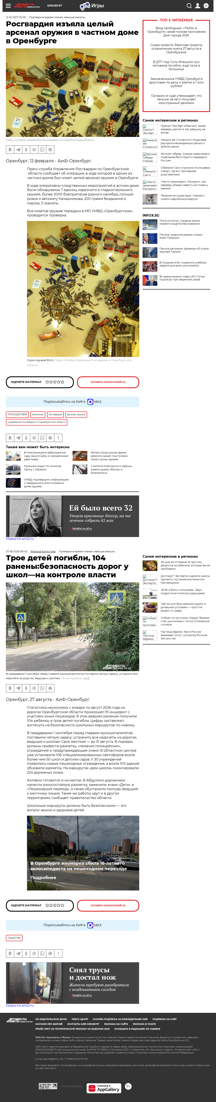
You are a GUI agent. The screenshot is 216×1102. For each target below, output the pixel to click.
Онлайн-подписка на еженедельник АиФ (120, 1019)
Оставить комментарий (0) (108, 382)
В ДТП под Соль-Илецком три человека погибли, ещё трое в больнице (176, 65)
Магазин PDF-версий (48, 1024)
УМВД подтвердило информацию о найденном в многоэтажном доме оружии (46, 483)
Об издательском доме (51, 1019)
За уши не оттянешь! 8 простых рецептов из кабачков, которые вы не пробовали (185, 565)
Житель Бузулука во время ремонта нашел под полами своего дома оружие (109, 456)
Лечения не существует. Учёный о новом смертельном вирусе (183, 197)
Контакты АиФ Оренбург (83, 1024)
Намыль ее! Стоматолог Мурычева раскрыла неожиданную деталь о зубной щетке (183, 143)
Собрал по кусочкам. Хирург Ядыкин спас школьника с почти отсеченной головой (185, 621)
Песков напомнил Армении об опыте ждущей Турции (184, 250)
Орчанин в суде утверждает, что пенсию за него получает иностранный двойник (176, 99)
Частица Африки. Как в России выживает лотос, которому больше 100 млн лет (184, 635)
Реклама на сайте (116, 1024)
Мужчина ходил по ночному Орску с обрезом (42, 467)
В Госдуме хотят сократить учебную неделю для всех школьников (183, 264)
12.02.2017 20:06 (16, 17)
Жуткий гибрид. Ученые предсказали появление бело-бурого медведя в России (185, 157)
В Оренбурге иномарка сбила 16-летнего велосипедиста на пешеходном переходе (78, 866)
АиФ (87, 678)
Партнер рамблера (72, 1086)
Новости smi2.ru (20, 539)
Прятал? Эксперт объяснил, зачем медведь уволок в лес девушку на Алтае (183, 129)
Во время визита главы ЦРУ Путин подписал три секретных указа (182, 278)
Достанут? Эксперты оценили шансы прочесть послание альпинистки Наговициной (185, 579)
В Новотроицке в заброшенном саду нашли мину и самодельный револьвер (46, 456)
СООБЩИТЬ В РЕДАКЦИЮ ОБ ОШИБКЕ (137, 1029)
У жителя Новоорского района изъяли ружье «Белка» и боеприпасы (111, 469)
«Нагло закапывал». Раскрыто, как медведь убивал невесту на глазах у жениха (184, 185)
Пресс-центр (80, 1019)
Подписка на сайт (165, 1019)
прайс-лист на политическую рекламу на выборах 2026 (72, 1029)
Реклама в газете (144, 1024)
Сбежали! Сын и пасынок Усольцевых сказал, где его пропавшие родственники (185, 171)
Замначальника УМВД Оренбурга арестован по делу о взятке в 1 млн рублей (176, 82)
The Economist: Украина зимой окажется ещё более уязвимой (179, 222)
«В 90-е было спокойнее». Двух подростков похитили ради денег (183, 591)
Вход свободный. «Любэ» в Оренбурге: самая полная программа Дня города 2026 (176, 31)
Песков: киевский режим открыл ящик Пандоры (181, 236)
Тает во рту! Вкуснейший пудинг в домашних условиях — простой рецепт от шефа (183, 607)
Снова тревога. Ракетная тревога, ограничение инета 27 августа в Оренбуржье (176, 48)
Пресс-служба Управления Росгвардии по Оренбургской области (50, 139)
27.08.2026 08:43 (16, 551)
